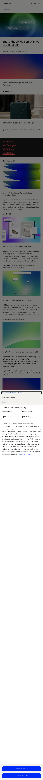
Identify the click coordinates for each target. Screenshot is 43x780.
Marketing (27, 417)
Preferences (28, 411)
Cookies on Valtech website (12, 393)
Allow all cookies (21, 776)
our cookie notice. (24, 454)
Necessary (8, 411)
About (4, 402)
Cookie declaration (9, 397)
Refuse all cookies (21, 769)
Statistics (7, 417)
